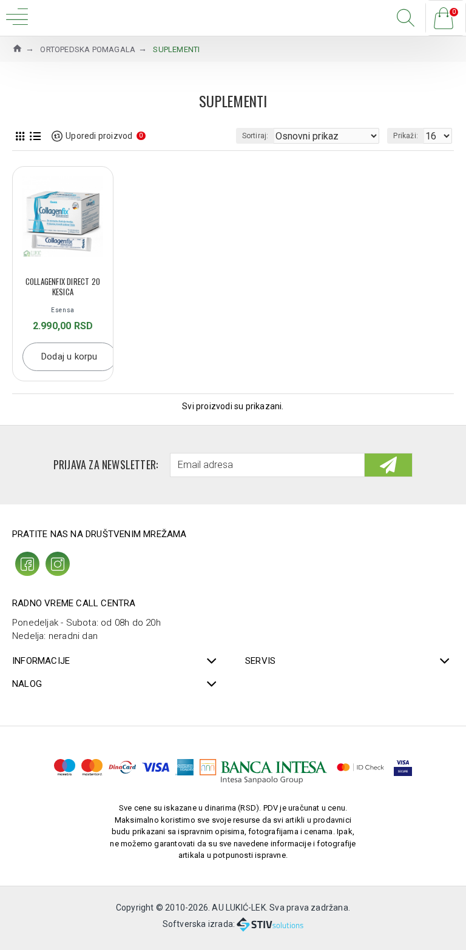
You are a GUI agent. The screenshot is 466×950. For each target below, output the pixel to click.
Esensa (63, 310)
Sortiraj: (255, 136)
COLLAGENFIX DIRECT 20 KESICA (62, 286)
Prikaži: (405, 136)
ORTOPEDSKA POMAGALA (87, 49)
